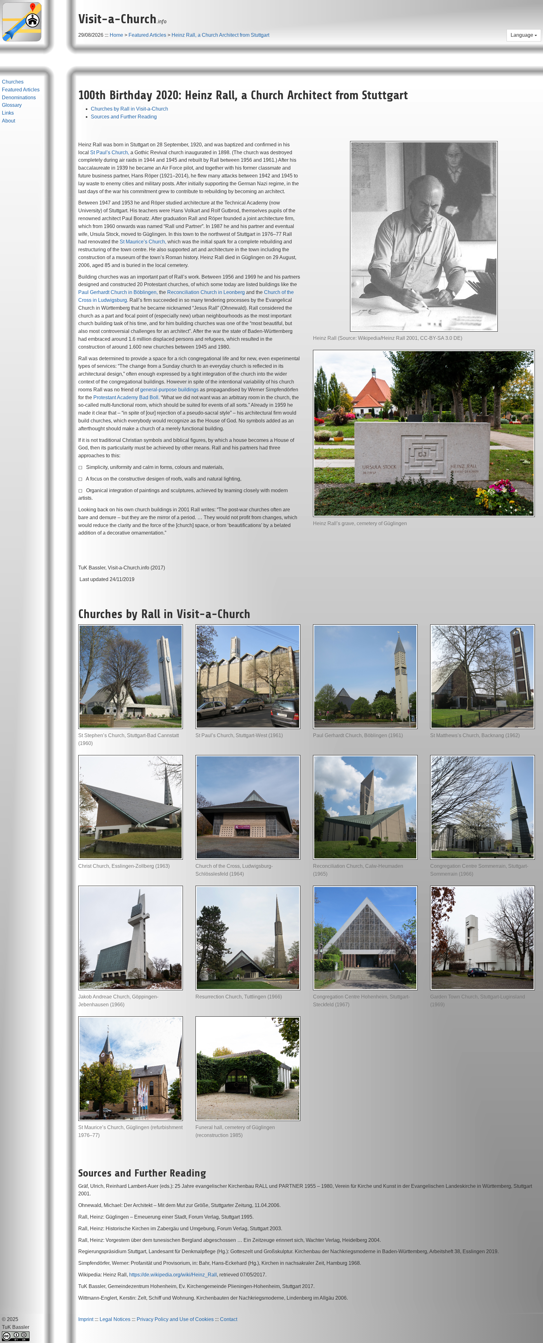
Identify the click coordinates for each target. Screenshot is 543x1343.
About (8, 120)
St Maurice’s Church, (143, 241)
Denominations (19, 97)
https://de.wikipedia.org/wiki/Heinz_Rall (173, 1274)
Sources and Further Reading (124, 116)
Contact (228, 1319)
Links (8, 113)
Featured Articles (147, 35)
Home (116, 35)
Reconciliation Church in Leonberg (206, 292)
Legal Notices (115, 1319)
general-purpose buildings (169, 389)
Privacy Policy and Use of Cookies (175, 1319)
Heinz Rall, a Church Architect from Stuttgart (220, 35)
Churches (13, 81)
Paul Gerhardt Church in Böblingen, (118, 292)
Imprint (85, 1319)
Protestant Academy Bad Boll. (126, 397)
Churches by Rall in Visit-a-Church (129, 108)
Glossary (12, 105)
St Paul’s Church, (109, 152)
